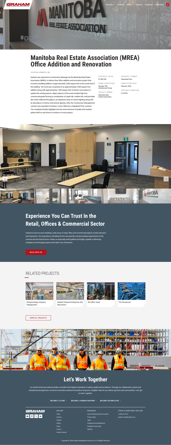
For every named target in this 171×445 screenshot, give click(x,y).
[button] (166, 178)
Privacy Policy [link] (91, 417)
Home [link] (58, 414)
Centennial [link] (159, 5)
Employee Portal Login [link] (94, 426)
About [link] (58, 426)
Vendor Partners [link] (62, 432)
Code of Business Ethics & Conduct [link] (98, 414)
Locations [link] (149, 5)
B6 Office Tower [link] (94, 302)
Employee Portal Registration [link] (96, 423)
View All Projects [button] (38, 318)
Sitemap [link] (89, 429)
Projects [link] (120, 5)
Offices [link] (59, 423)
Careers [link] (139, 5)
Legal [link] (89, 420)
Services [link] (59, 417)
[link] (18, 4)
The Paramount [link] (125, 302)
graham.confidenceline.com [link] (126, 417)
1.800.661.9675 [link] (123, 414)
